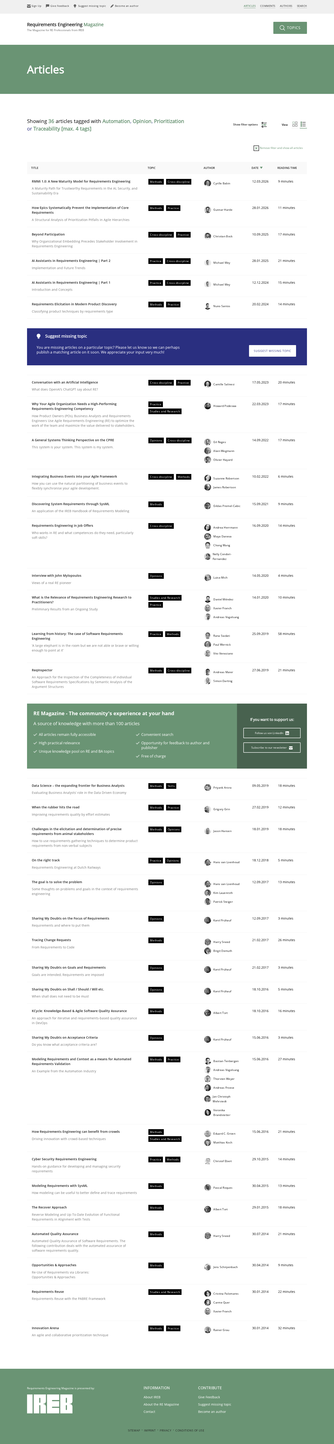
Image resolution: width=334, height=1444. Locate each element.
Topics (293, 27)
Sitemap (134, 1430)
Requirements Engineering (65, 26)
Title (34, 168)
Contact (149, 1411)
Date (255, 168)
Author (209, 168)
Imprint (150, 1430)
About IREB (152, 1397)
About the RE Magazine (161, 1404)
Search (302, 6)
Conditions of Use (189, 1430)
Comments (267, 6)
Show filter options (246, 124)
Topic (152, 168)
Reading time (287, 168)
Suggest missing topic (272, 351)
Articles (250, 6)
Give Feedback (209, 1397)
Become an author (212, 1411)
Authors (286, 6)
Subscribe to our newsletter (269, 748)
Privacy (165, 1430)
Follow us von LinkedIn (269, 733)
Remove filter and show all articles (281, 148)
